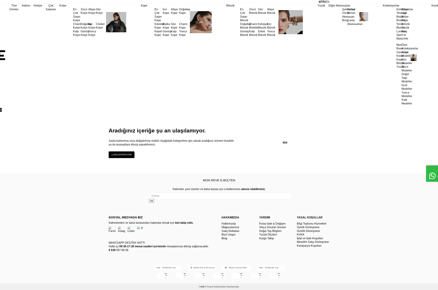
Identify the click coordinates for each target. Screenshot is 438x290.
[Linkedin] (131, 229)
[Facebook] (112, 229)
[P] (140, 229)
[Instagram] (121, 229)
